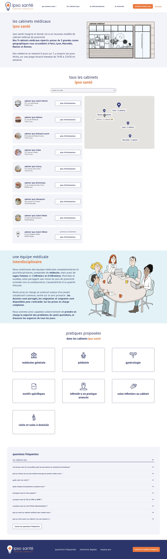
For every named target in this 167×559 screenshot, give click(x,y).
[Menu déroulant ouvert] (114, 90)
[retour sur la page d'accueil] (19, 6)
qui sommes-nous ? (49, 6)
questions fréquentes (65, 549)
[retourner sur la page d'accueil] (20, 549)
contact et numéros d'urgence (146, 549)
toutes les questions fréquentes (27, 526)
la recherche (119, 6)
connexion (158, 6)
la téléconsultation (97, 6)
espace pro (105, 549)
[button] (130, 136)
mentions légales (88, 549)
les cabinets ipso (73, 6)
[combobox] (83, 90)
